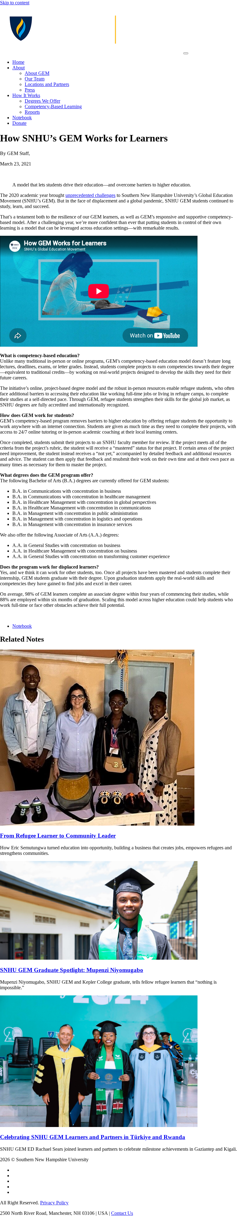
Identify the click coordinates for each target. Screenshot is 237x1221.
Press (30, 89)
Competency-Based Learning (53, 106)
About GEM (37, 73)
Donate (19, 123)
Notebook (22, 117)
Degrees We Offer (42, 101)
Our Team (34, 78)
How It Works (26, 95)
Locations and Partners (47, 84)
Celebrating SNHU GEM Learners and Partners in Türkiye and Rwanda (92, 1137)
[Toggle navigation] (185, 53)
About (18, 67)
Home (18, 62)
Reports (32, 112)
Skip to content (14, 2)
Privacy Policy (54, 1202)
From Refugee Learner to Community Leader (58, 835)
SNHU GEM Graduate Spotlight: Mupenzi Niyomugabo (71, 970)
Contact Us (122, 1213)
